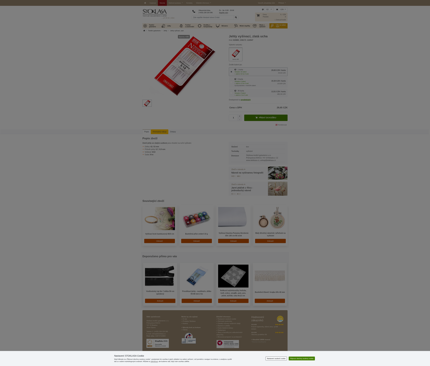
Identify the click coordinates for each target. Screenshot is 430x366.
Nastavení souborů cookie (276, 358)
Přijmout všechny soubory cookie (301, 358)
